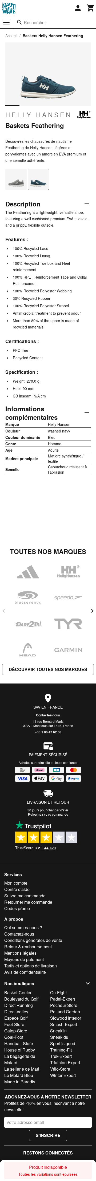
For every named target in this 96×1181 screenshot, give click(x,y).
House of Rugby (19, 1050)
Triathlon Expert (65, 1062)
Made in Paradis (19, 1082)
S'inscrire (48, 1135)
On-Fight (58, 992)
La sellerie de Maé (21, 1069)
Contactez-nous (48, 715)
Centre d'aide (17, 889)
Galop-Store (15, 1031)
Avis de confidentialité (25, 972)
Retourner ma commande (28, 902)
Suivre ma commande (25, 896)
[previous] (3, 611)
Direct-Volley (16, 1012)
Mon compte (15, 883)
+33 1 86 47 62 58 (48, 732)
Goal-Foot (13, 1037)
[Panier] (90, 8)
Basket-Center (17, 992)
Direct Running (18, 1005)
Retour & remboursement (28, 947)
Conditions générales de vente (33, 940)
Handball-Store (18, 1043)
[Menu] (6, 22)
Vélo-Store (60, 1069)
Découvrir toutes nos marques (48, 669)
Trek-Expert (61, 1056)
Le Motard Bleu (18, 1075)
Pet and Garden (65, 1012)
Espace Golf (15, 1018)
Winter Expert (63, 1075)
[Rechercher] (19, 22)
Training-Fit (61, 1050)
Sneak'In (58, 1031)
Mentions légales (20, 953)
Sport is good (62, 1043)
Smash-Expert (63, 1024)
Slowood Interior (65, 1018)
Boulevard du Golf (21, 999)
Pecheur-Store (63, 1005)
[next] (92, 611)
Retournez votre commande (48, 814)
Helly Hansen (38, 114)
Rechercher (35, 22)
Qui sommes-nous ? (23, 927)
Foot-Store (14, 1024)
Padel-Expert (62, 999)
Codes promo (17, 908)
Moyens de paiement (24, 959)
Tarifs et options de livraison (30, 966)
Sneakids (59, 1037)
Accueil (11, 35)
